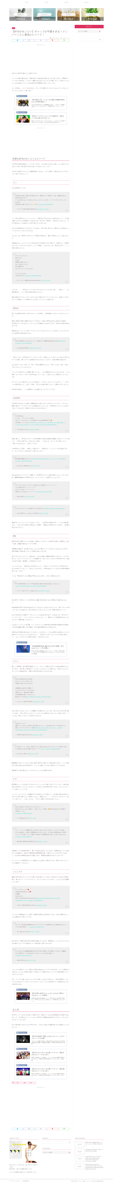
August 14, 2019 (46, 280)
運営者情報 (25, 1181)
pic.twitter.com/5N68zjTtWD (52, 749)
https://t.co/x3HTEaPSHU (22, 586)
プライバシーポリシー (16, 1181)
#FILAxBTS (39, 898)
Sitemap (86, 2)
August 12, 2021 (34, 931)
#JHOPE (61, 458)
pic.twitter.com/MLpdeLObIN (23, 813)
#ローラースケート (53, 458)
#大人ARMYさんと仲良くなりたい (38, 422)
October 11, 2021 (42, 841)
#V (65, 458)
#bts (44, 727)
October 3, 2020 (29, 496)
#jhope (37, 424)
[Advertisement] (41, 58)
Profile (46, 2)
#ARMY (32, 696)
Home (26, 2)
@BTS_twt (48, 727)
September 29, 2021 (41, 905)
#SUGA (64, 341)
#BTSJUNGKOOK (48, 898)
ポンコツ (33, 1082)
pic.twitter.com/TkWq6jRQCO (23, 343)
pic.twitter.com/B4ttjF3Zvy (36, 926)
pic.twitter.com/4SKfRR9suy (35, 900)
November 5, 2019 (37, 734)
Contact (66, 2)
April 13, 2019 (34, 753)
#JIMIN (60, 727)
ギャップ (27, 1082)
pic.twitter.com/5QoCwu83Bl (38, 586)
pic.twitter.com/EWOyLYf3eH (43, 696)
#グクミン (54, 727)
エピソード (20, 1082)
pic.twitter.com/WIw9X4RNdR (32, 275)
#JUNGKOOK (19, 730)
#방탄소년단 (38, 458)
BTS (13, 28)
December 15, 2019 (43, 590)
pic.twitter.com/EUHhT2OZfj (57, 508)
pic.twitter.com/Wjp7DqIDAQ (23, 836)
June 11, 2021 (32, 818)
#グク (25, 900)
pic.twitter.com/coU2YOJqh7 (23, 955)
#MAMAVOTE (38, 727)
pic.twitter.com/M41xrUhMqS (23, 461)
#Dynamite (45, 458)
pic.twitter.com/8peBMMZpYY (48, 424)
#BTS (59, 341)
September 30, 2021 (43, 209)
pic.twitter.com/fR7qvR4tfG (44, 491)
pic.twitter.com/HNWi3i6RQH (39, 730)
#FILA (55, 898)
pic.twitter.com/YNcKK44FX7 (45, 204)
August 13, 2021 (35, 465)
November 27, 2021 (38, 701)
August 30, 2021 (31, 960)
